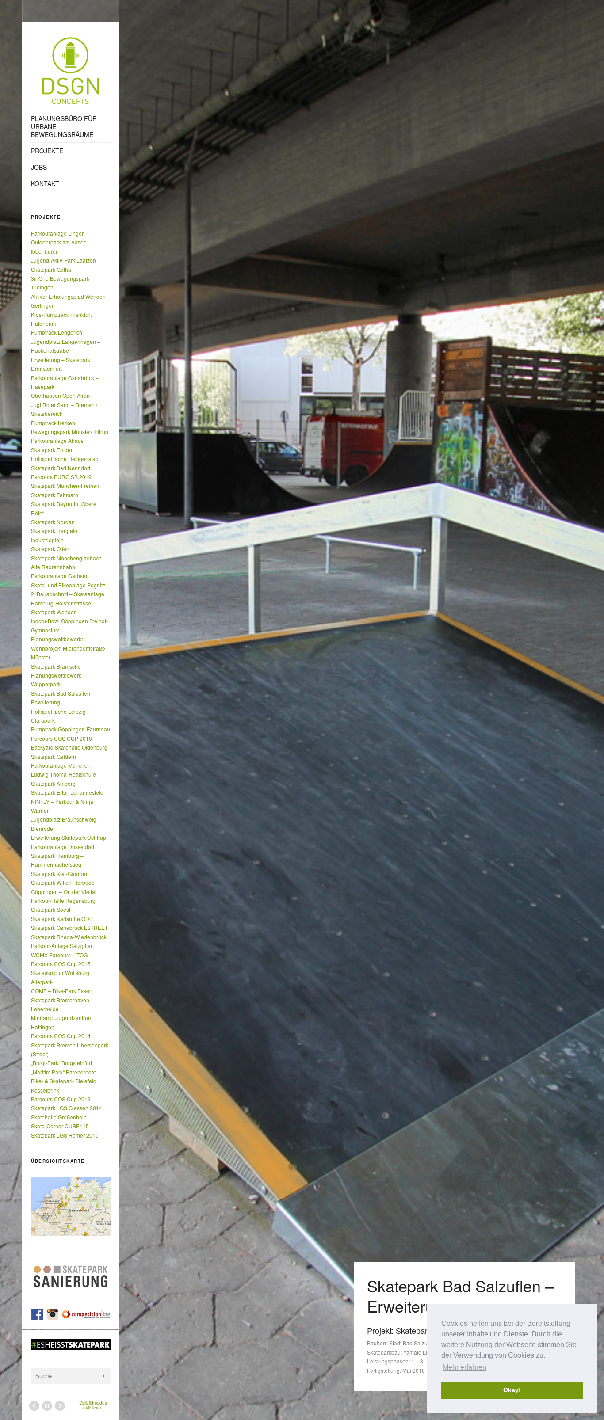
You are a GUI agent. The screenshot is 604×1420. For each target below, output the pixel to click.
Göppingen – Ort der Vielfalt (64, 891)
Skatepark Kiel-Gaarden (60, 873)
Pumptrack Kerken (53, 422)
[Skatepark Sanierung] (71, 1276)
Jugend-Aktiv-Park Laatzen (63, 260)
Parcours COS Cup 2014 (61, 1035)
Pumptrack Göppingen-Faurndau (70, 729)
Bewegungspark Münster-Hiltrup (69, 431)
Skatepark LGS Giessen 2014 (66, 1108)
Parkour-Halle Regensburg (63, 900)
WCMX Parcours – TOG (59, 955)
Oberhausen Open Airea (60, 395)
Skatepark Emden (52, 449)
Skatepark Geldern (53, 756)
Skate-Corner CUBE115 (60, 1126)
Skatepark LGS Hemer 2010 (65, 1135)
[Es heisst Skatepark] (71, 1344)
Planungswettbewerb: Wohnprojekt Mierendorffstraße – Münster (70, 648)
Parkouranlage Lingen (58, 233)
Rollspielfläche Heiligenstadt (65, 458)
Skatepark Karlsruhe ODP (62, 918)
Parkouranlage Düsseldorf (62, 846)
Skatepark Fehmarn (54, 495)
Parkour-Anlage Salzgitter (61, 945)
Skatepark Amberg (53, 783)
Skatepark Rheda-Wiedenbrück (69, 936)
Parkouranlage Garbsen (60, 575)
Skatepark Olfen (50, 548)
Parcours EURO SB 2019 (61, 476)
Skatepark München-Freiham (66, 485)
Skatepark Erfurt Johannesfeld (67, 792)
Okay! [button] (512, 1389)
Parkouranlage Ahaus (57, 440)
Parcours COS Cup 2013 (61, 1099)
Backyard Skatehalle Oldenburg (69, 747)
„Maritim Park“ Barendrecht (63, 1072)
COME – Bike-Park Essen (61, 990)
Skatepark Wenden (54, 612)
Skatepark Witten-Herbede (63, 882)
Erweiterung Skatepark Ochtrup (68, 837)
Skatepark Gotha (51, 269)
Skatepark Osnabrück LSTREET (69, 927)
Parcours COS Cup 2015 (61, 963)
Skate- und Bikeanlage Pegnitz (68, 585)
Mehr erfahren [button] (464, 1367)
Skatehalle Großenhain (59, 1117)
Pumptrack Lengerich (56, 332)
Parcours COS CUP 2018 (61, 738)
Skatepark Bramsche (56, 666)
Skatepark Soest (50, 909)
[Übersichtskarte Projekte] (71, 1207)
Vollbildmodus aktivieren (93, 1405)
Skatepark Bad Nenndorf (60, 468)
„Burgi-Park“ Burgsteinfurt (61, 1062)
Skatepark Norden (53, 521)
